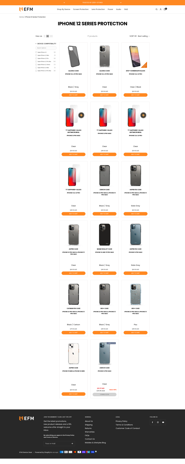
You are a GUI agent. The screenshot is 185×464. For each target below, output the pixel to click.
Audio (118, 9)
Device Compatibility (46, 44)
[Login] (160, 9)
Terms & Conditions (124, 425)
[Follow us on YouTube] (163, 422)
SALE (126, 9)
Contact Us (90, 439)
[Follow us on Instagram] (157, 422)
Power (110, 9)
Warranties (90, 432)
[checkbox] (45, 52)
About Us (89, 421)
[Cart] (165, 9)
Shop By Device (63, 9)
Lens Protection (98, 9)
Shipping (88, 425)
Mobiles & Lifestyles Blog (95, 442)
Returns (88, 428)
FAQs (87, 435)
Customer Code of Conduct (128, 428)
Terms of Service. (52, 437)
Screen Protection (81, 9)
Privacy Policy (69, 435)
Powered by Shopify (42, 452)
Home (21, 17)
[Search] (156, 9)
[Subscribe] (72, 443)
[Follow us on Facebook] (152, 422)
